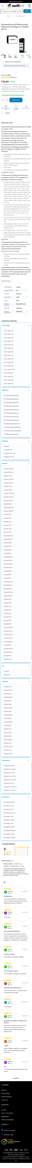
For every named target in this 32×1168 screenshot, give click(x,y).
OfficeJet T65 (7, 750)
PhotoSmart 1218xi (9, 820)
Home (8, 16)
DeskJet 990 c (7, 645)
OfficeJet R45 (7, 725)
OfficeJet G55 (7, 686)
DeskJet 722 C (8, 532)
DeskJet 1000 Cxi (8, 472)
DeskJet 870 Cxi (8, 567)
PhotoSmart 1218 (8, 816)
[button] (2, 6)
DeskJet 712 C (8, 525)
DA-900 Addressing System (11, 420)
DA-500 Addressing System (11, 395)
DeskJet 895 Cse (8, 592)
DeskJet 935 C (8, 610)
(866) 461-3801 (8, 1134)
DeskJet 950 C (8, 613)
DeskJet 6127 (7, 518)
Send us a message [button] (9, 1130)
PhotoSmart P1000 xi (9, 830)
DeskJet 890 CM (8, 581)
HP (13, 16)
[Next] (26, 44)
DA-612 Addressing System (11, 406)
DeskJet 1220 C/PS (9, 493)
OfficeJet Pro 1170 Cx (10, 779)
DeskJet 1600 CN (8, 511)
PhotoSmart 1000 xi (9, 802)
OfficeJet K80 (7, 711)
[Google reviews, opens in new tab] (10, 1141)
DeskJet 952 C (8, 617)
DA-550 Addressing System (11, 399)
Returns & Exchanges (7, 1119)
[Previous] (5, 44)
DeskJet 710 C (8, 521)
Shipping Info (5, 1116)
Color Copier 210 (8, 366)
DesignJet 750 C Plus (9, 453)
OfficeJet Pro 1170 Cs (10, 776)
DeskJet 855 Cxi (8, 560)
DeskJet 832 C (8, 546)
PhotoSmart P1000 (9, 827)
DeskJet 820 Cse (8, 535)
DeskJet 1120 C (8, 476)
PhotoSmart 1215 (8, 809)
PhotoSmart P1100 (9, 834)
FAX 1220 (6, 671)
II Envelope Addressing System (12, 427)
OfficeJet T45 (7, 743)
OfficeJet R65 (7, 732)
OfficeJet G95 (7, 700)
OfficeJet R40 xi (8, 722)
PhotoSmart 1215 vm (9, 813)
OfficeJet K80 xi (8, 715)
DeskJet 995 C (8, 655)
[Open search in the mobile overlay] (16, 11)
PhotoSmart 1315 (8, 823)
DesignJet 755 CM (9, 457)
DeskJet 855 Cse (8, 557)
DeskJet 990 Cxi (8, 652)
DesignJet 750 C (8, 449)
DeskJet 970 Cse (8, 634)
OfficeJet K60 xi (8, 708)
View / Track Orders (7, 1113)
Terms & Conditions (18, 1152)
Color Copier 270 (8, 376)
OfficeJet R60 (7, 729)
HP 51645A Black (20, 16)
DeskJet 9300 (7, 603)
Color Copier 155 (8, 348)
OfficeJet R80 (7, 736)
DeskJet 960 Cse (8, 627)
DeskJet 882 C (8, 574)
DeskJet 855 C (8, 553)
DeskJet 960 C (8, 624)
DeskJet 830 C (8, 543)
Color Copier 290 (8, 383)
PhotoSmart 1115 (8, 806)
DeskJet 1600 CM (9, 507)
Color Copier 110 (8, 330)
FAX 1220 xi (7, 674)
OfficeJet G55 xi (8, 690)
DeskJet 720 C (8, 528)
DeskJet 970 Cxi (8, 638)
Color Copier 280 (8, 380)
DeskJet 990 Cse (8, 648)
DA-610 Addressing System (11, 402)
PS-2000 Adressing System (11, 434)
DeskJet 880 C (8, 571)
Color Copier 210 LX (9, 369)
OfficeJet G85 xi (8, 697)
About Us (4, 1090)
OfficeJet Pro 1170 (9, 772)
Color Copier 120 (8, 334)
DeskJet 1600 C (8, 504)
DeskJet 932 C (8, 606)
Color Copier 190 (8, 362)
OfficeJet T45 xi (8, 746)
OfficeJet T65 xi (8, 753)
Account (3, 1110)
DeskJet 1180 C (8, 490)
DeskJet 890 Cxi (8, 588)
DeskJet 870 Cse (8, 564)
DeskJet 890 (7, 578)
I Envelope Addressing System (12, 423)
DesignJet (6, 446)
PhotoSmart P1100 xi (9, 837)
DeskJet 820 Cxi (8, 539)
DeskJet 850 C (8, 550)
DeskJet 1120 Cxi (8, 483)
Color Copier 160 (8, 351)
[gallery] (16, 43)
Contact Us (4, 1100)
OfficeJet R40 (7, 718)
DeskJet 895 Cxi (8, 595)
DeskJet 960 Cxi (8, 631)
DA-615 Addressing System (11, 409)
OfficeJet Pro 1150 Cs (10, 769)
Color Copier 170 (8, 355)
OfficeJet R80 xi (8, 739)
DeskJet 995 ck (8, 659)
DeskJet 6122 (7, 514)
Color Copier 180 (8, 359)
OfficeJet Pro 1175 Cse (10, 786)
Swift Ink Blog (5, 1093)
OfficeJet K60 (7, 704)
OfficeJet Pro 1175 (9, 783)
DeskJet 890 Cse (8, 585)
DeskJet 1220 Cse (9, 497)
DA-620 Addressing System (11, 413)
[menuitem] (16, 1)
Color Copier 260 (8, 373)
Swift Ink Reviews (6, 1096)
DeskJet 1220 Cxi (8, 500)
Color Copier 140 (8, 337)
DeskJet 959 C (8, 620)
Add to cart (16, 100)
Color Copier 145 (8, 341)
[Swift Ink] (16, 6)
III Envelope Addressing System (12, 430)
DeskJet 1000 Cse (9, 468)
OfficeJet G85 (7, 693)
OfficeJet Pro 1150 (9, 765)
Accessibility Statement (18, 1154)
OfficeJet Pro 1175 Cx (10, 790)
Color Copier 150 (8, 344)
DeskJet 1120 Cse (9, 479)
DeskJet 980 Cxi (8, 641)
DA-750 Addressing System (11, 416)
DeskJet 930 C (8, 599)
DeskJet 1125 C (8, 486)
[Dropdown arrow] (28, 325)
